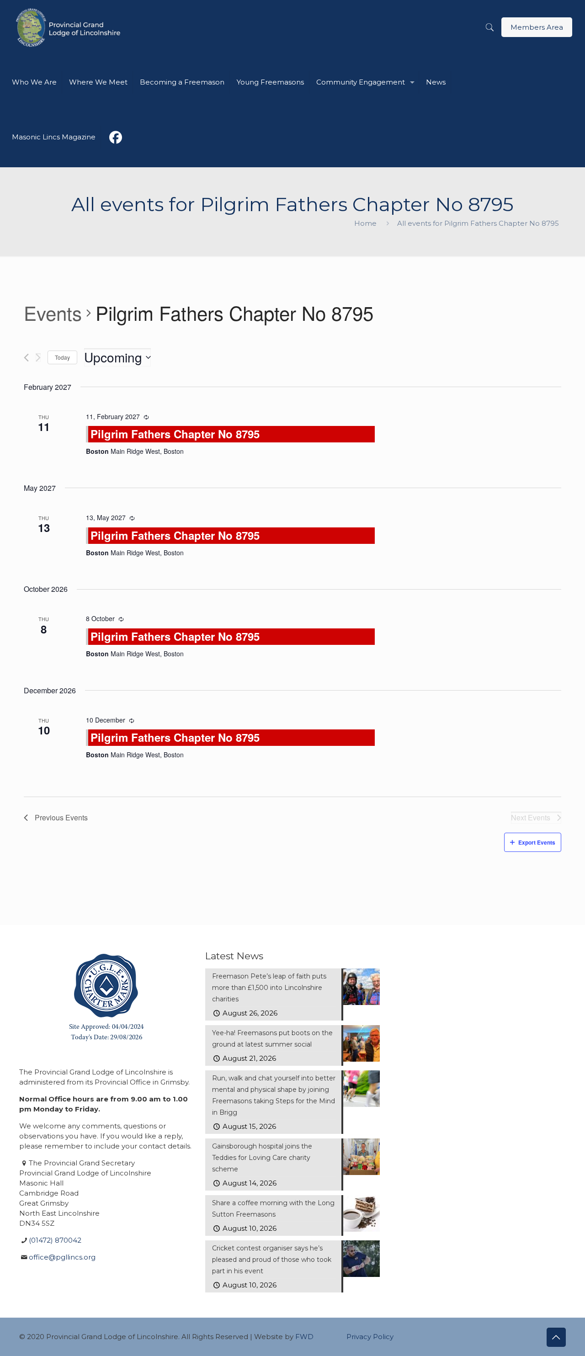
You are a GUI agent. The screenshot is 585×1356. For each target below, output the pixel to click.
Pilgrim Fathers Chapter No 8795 (175, 433)
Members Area (537, 27)
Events (53, 313)
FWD (304, 1336)
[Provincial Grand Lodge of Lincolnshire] (69, 27)
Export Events (536, 842)
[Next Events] (38, 357)
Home (365, 223)
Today (62, 357)
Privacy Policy (370, 1336)
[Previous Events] (26, 357)
